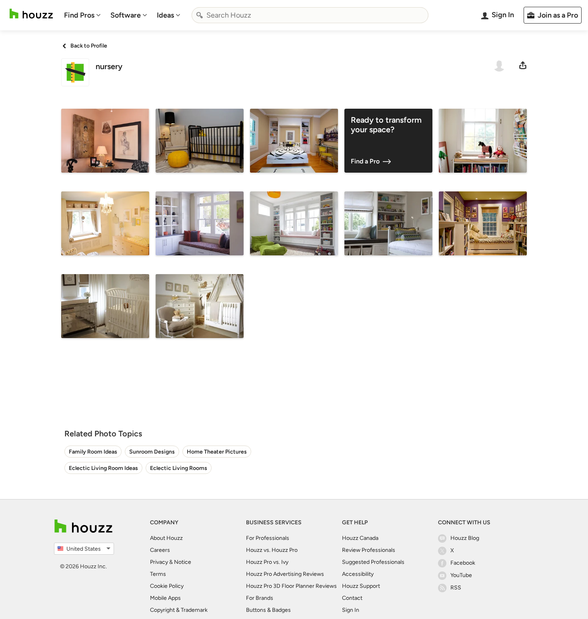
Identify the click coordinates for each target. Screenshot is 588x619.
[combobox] (310, 15)
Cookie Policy (167, 586)
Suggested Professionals (373, 562)
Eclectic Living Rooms (178, 468)
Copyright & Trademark (179, 610)
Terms (158, 574)
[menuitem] (82, 15)
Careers (160, 550)
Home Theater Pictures (217, 451)
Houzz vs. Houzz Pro (272, 550)
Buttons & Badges (268, 610)
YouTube (461, 575)
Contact (352, 598)
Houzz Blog (464, 538)
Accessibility (358, 574)
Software (125, 15)
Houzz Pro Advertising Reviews (285, 574)
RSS (455, 587)
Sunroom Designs (152, 451)
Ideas (165, 15)
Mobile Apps (165, 598)
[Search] (200, 15)
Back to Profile (88, 45)
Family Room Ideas (93, 451)
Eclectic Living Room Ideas (103, 468)
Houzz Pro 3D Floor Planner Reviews (291, 586)
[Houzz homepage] (31, 14)
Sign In (350, 610)
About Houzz (166, 538)
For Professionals (267, 538)
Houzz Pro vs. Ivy (267, 562)
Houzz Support (361, 586)
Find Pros (79, 15)
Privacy (159, 562)
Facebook (462, 562)
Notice (182, 562)
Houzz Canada (360, 538)
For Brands (259, 598)
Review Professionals (368, 550)
